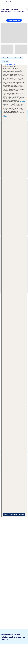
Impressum (5, 116)
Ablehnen (6, 514)
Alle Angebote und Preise (14, 20)
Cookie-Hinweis (15, 98)
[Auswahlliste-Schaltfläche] (26, 10)
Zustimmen (21, 514)
